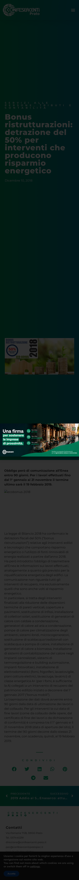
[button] (73, 428)
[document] (39, 440)
